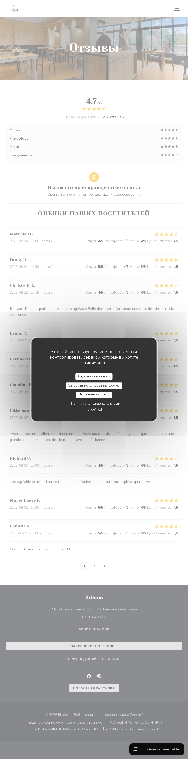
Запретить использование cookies (93, 385)
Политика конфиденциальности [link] (95, 403)
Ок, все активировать (94, 376)
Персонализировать (93, 394)
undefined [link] (95, 409)
